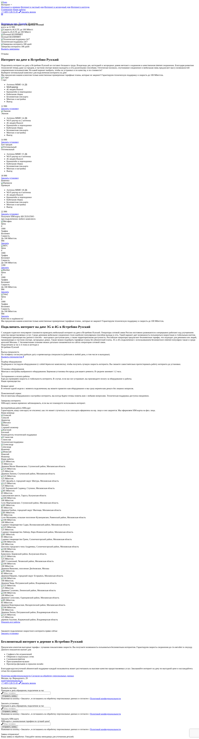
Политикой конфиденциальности (105, 698)
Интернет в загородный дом (57, 7)
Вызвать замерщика (10, 49)
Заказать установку (10, 108)
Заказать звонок (28, 683)
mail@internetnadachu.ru (12, 681)
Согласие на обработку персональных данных (52, 676)
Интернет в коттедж (80, 7)
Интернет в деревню (10, 7)
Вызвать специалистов (12, 357)
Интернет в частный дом (32, 7)
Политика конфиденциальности (16, 676)
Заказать (5, 243)
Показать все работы (10, 622)
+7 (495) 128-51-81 (9, 683)
